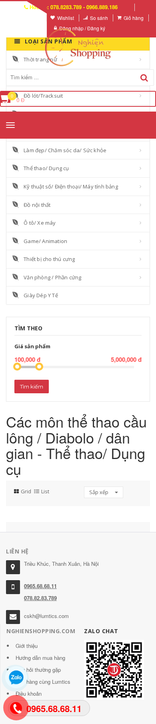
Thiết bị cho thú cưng (49, 259)
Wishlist (65, 17)
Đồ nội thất (37, 204)
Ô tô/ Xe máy (40, 222)
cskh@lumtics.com (46, 616)
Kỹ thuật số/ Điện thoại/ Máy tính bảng (71, 186)
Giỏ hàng (134, 17)
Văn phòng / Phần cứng (52, 277)
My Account (28, 17)
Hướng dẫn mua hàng (40, 657)
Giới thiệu (27, 645)
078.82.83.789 (40, 598)
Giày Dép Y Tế (41, 295)
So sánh (99, 17)
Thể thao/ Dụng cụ (46, 168)
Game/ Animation (45, 241)
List (45, 491)
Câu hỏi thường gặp (38, 669)
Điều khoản (29, 693)
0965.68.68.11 (40, 586)
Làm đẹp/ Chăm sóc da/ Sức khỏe (65, 150)
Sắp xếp (99, 492)
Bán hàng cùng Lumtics (43, 681)
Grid (26, 491)
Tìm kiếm (31, 386)
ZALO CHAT (101, 631)
